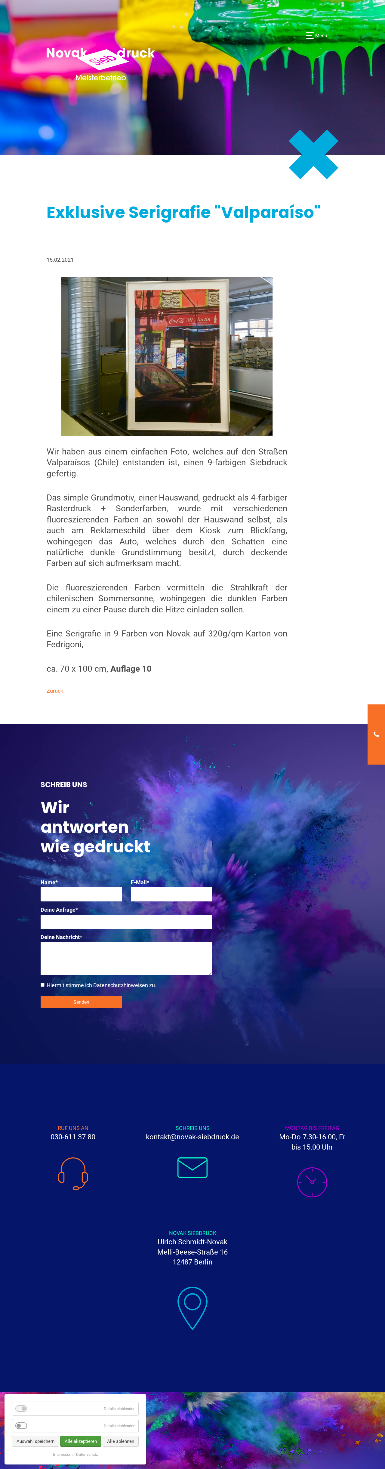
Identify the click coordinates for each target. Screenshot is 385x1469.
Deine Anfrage (59, 910)
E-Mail (143, 882)
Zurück (55, 691)
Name (53, 882)
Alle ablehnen (120, 1441)
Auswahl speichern (35, 1441)
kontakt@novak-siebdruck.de (192, 1137)
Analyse (39, 1426)
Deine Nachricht (61, 937)
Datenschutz (87, 1454)
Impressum (62, 1454)
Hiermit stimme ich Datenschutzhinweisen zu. (101, 985)
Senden (81, 1002)
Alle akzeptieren (81, 1441)
